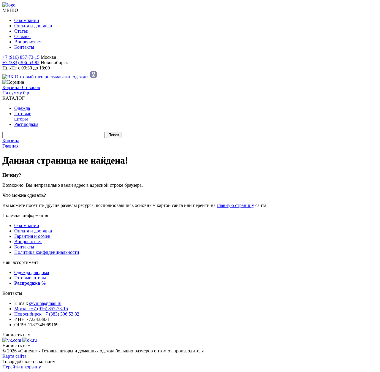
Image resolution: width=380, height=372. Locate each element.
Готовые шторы (30, 277)
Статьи (21, 31)
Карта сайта (14, 356)
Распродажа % (30, 283)
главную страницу (235, 205)
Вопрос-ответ (28, 41)
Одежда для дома (31, 272)
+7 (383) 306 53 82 (46, 313)
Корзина (10, 140)
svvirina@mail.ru (45, 303)
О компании (26, 20)
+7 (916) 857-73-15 (20, 57)
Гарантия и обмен (32, 236)
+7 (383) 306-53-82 (20, 62)
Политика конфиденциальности (46, 252)
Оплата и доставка (33, 25)
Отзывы (22, 36)
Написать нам (16, 334)
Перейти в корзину (21, 366)
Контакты (24, 47)
